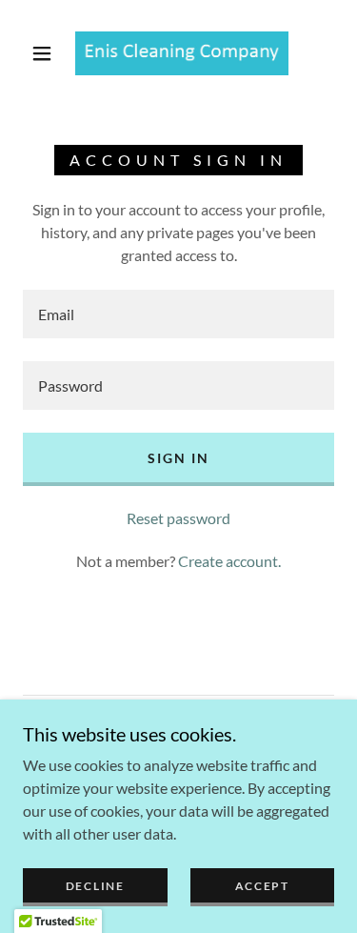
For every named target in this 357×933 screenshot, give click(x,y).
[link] (181, 53)
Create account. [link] (229, 561)
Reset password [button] (178, 518)
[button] (42, 53)
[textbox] (178, 314)
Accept (262, 886)
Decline (95, 886)
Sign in (178, 458)
